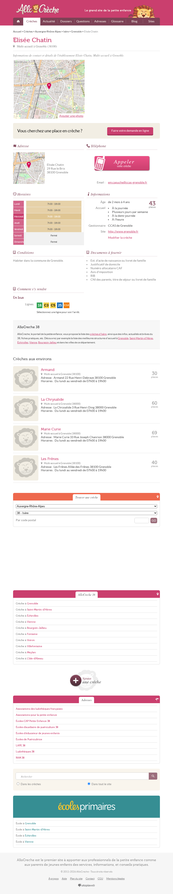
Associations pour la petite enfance (36, 714)
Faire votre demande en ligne (130, 130)
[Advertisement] (123, 89)
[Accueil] (18, 21)
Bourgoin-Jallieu (47, 342)
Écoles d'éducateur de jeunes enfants (37, 733)
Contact (90, 878)
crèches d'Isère (98, 334)
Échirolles (22, 342)
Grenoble (123, 338)
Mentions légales (115, 878)
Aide (64, 878)
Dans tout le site (101, 784)
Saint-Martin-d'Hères (141, 338)
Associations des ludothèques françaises (39, 708)
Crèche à (27, 603)
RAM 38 (20, 757)
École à (26, 823)
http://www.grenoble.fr (123, 231)
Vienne (33, 342)
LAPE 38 (20, 745)
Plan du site (76, 878)
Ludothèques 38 (25, 751)
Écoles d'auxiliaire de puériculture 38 (37, 727)
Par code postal (26, 520)
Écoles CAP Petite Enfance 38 (33, 721)
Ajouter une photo (71, 116)
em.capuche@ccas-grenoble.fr (127, 182)
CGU (100, 878)
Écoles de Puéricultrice (29, 739)
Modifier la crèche (120, 237)
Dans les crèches (30, 784)
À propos (54, 878)
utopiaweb (86, 885)
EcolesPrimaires (86, 807)
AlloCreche (40, 9)
